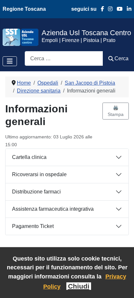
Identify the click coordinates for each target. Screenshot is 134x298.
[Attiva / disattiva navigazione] (10, 61)
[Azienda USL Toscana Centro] (20, 37)
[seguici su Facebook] (100, 9)
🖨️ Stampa (116, 111)
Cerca (121, 58)
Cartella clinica (29, 157)
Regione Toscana (24, 9)
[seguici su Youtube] (118, 9)
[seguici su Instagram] (108, 9)
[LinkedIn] (127, 9)
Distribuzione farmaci (36, 191)
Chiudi (78, 286)
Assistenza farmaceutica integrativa (53, 209)
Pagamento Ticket (33, 226)
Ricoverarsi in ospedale (39, 174)
